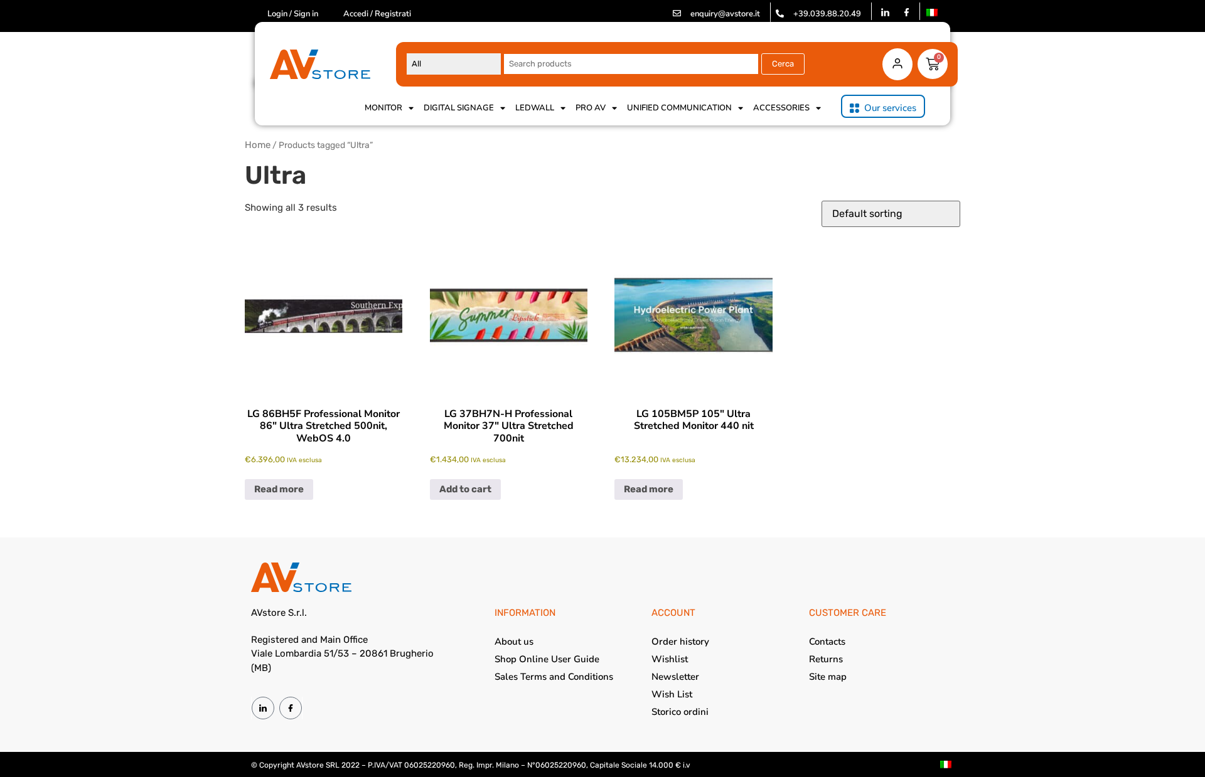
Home (257, 145)
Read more (279, 489)
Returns (826, 659)
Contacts (827, 641)
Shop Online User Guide (547, 659)
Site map (828, 676)
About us (514, 641)
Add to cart (465, 489)
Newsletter (675, 676)
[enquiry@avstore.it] (677, 13)
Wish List (671, 694)
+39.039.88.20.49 (827, 13)
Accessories (781, 108)
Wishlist (669, 659)
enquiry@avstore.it (725, 13)
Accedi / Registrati (377, 13)
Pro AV (591, 108)
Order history (680, 641)
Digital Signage (459, 108)
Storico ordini (680, 712)
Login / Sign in (292, 13)
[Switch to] (932, 12)
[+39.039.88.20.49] (780, 13)
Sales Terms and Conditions (554, 676)
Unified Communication (679, 108)
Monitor (383, 108)
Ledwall (534, 108)
